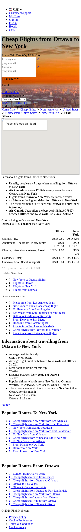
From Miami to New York (27, 444)
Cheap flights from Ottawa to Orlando (34, 480)
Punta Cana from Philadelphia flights (35, 333)
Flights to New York (25, 286)
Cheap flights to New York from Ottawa (35, 494)
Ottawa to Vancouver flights (28, 487)
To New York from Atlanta (28, 441)
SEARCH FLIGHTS (14, 102)
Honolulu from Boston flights (30, 323)
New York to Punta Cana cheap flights (35, 306)
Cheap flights (28, 109)
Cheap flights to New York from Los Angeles (39, 420)
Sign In (13, 19)
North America (49, 109)
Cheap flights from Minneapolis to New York (38, 437)
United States (70, 109)
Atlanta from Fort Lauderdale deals (33, 326)
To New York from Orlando (28, 434)
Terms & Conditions (21, 523)
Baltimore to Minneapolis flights (32, 316)
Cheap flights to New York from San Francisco (40, 424)
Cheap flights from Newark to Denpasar (36, 329)
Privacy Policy (17, 517)
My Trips (14, 16)
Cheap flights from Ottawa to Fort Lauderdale (39, 490)
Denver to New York (24, 448)
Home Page (8, 109)
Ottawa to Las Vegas (24, 483)
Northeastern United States (21, 112)
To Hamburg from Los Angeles (31, 309)
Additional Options (14, 106)
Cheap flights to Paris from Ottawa (32, 477)
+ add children (10, 92)
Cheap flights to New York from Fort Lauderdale (41, 431)
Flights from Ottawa (25, 289)
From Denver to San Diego (29, 319)
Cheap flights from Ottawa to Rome (33, 504)
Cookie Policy (17, 527)
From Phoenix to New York (28, 451)
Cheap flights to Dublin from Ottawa (34, 500)
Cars (12, 29)
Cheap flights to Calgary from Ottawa (34, 497)
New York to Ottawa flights (29, 279)
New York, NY (51, 112)
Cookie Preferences (20, 520)
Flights (13, 23)
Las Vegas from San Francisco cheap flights (39, 312)
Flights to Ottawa (23, 283)
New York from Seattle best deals (31, 427)
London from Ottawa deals (28, 473)
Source (6, 404)
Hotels (13, 26)
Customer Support (20, 13)
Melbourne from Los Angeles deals (34, 302)
